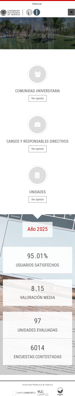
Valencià (37, 3)
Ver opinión (37, 98)
